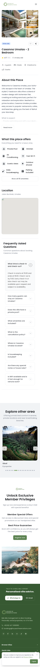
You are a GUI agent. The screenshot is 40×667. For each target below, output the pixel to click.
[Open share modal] (35, 43)
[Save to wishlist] (30, 43)
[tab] (7, 470)
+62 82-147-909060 (11, 625)
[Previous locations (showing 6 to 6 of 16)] (5, 448)
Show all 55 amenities (20, 179)
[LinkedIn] (12, 633)
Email (31, 598)
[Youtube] (17, 633)
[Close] (37, 655)
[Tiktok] (21, 633)
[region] (20, 448)
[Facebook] (8, 633)
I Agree (34, 661)
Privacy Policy (28, 657)
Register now (20, 538)
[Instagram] (3, 633)
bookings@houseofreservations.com (17, 628)
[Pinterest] (26, 633)
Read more (8, 127)
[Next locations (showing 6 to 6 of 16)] (35, 448)
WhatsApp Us (15, 598)
